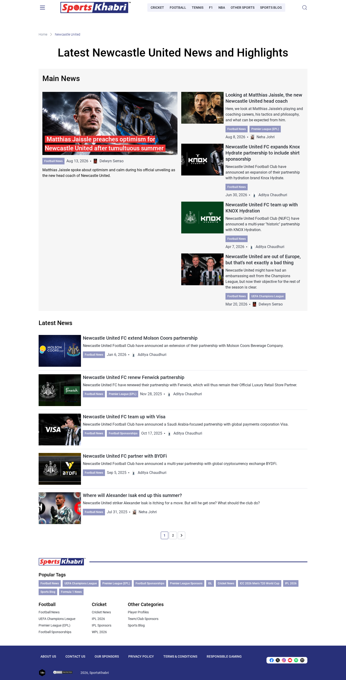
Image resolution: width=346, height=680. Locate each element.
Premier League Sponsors (186, 583)
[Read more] (109, 135)
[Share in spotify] (296, 660)
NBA (221, 7)
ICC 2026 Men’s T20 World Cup (259, 583)
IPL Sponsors (101, 625)
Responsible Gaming (224, 656)
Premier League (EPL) (265, 129)
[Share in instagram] (284, 660)
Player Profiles (138, 612)
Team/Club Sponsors (143, 619)
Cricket (157, 7)
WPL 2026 (99, 632)
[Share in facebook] (272, 660)
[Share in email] (302, 660)
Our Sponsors (107, 656)
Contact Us (75, 656)
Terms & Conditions (180, 656)
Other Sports (242, 7)
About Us (48, 656)
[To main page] (95, 7)
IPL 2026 (291, 583)
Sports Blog (271, 7)
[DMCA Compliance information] (63, 673)
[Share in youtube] (290, 660)
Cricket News (226, 583)
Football (178, 7)
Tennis (197, 7)
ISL (210, 583)
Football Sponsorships (123, 433)
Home (43, 34)
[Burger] (42, 7)
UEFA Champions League (267, 296)
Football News (53, 161)
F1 (211, 7)
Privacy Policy (141, 656)
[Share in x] (278, 660)
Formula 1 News (71, 592)
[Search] (304, 7)
